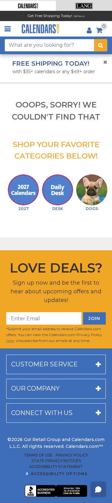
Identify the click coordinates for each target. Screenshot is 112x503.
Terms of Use (38, 455)
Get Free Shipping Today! (49, 15)
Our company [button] (35, 388)
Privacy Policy (72, 455)
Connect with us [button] (41, 413)
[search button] (100, 45)
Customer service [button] (44, 364)
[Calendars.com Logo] (40, 29)
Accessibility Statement (56, 467)
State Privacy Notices (56, 461)
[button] (28, 6)
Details (79, 16)
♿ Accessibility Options (56, 473)
